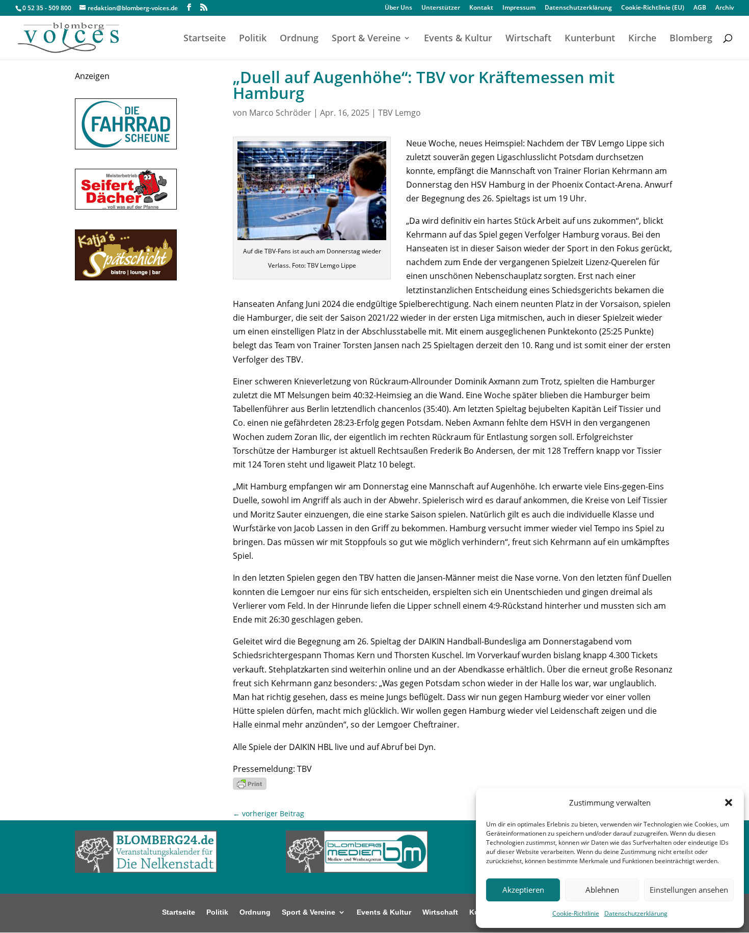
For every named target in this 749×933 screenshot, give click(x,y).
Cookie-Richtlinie (575, 913)
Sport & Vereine (366, 39)
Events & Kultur (458, 39)
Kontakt (481, 8)
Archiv (724, 8)
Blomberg (691, 39)
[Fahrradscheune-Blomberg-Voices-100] (126, 146)
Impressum (519, 8)
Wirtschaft (528, 39)
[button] (729, 802)
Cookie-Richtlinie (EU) (652, 8)
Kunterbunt (590, 39)
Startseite (204, 39)
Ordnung (299, 39)
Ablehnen (602, 890)
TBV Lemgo (399, 112)
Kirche (642, 39)
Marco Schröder (280, 112)
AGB (699, 8)
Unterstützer (440, 8)
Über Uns (398, 8)
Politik (252, 39)
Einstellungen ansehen (689, 890)
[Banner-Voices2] (126, 206)
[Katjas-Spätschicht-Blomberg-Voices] (126, 277)
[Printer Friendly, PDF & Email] (249, 783)
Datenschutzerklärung (635, 913)
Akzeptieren (523, 890)
